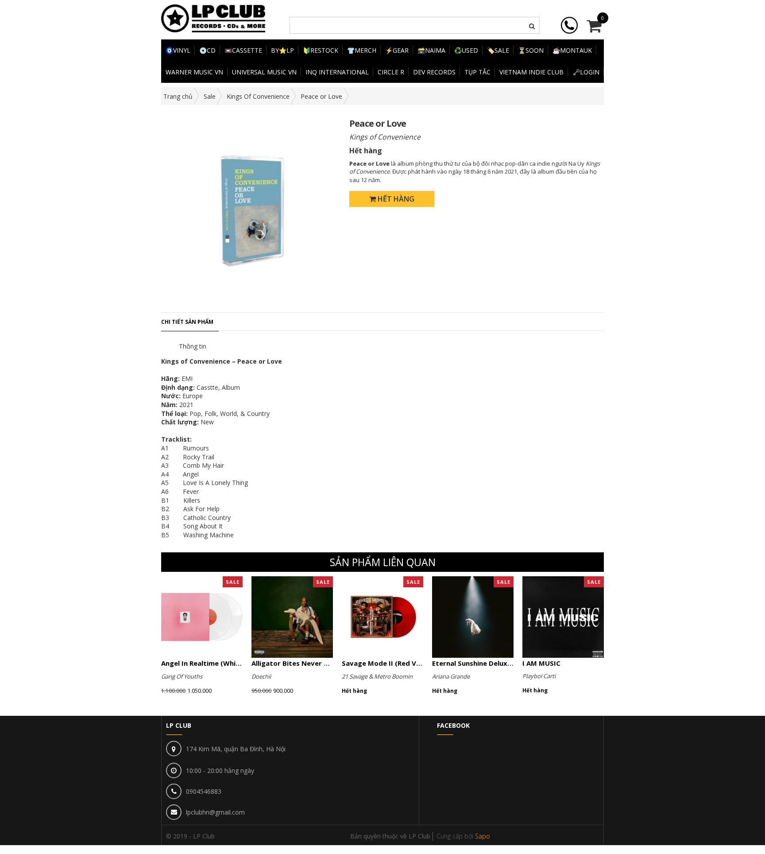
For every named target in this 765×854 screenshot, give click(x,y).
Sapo (482, 836)
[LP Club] (213, 17)
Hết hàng (395, 199)
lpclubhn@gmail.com (215, 812)
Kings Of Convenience (258, 96)
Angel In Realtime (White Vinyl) (212, 663)
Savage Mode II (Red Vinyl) (386, 663)
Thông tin (192, 346)
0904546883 (203, 791)
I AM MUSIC (541, 663)
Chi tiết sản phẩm (187, 322)
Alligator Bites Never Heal (294, 663)
